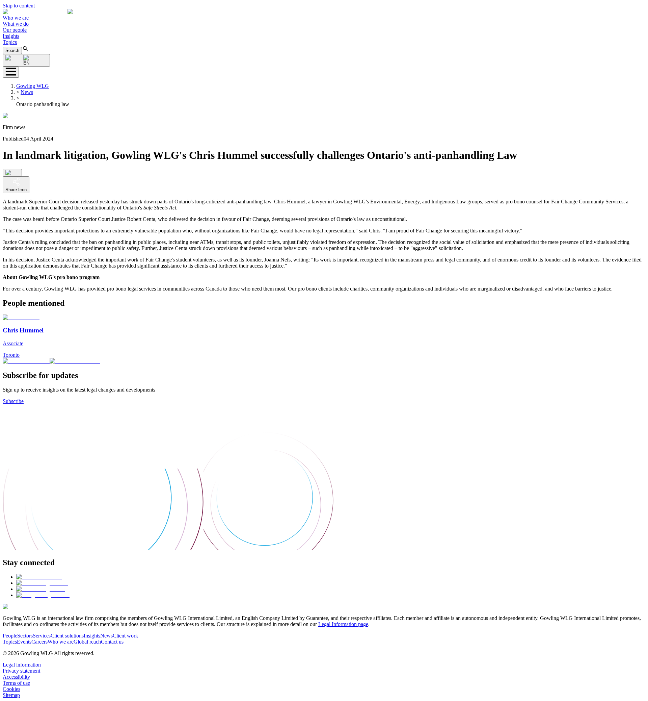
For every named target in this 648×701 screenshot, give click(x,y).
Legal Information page (343, 624)
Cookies (11, 689)
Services (42, 636)
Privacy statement (21, 671)
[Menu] (11, 72)
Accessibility (16, 677)
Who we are (16, 18)
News (27, 92)
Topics (10, 42)
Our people (15, 30)
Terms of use (16, 683)
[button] (68, 12)
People (10, 636)
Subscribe (13, 401)
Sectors (25, 636)
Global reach (87, 642)
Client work (125, 636)
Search (12, 50)
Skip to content (19, 5)
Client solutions (67, 636)
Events (24, 642)
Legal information (22, 665)
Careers (39, 642)
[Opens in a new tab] (39, 577)
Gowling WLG (32, 86)
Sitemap (11, 695)
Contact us (112, 642)
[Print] (12, 172)
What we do (16, 24)
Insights (11, 36)
